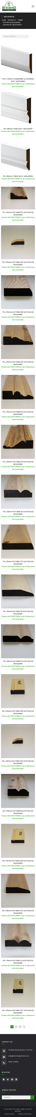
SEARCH (32, 1097)
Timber (20, 20)
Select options (18, 75)
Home (4, 20)
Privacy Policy (9, 1114)
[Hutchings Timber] (9, 6)
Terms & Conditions (24, 1114)
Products (12, 20)
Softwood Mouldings (11, 22)
